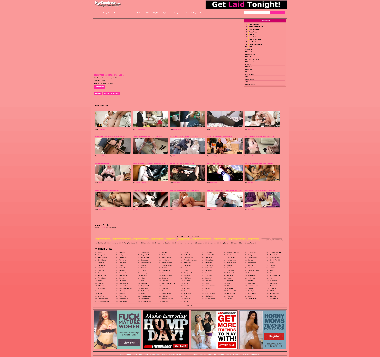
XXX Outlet (273, 283)
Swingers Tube (124, 255)
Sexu (228, 283)
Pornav (186, 252)
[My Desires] (108, 6)
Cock (103, 129)
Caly (139, 155)
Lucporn (165, 291)
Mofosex (272, 268)
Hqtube (250, 280)
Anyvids (250, 296)
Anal (137, 155)
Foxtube (122, 252)
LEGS (107, 93)
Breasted (175, 209)
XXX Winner (144, 283)
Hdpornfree (101, 265)
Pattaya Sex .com (167, 298)
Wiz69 (100, 252)
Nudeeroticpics (167, 262)
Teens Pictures (210, 286)
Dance (212, 182)
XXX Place (273, 291)
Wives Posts (273, 255)
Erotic (215, 182)
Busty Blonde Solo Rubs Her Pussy (182, 163)
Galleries (195, 354)
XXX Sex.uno (123, 283)
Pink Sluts (187, 298)
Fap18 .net (208, 268)
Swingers (164, 354)
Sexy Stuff (208, 257)
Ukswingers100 (167, 257)
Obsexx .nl (165, 273)
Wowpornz (122, 260)
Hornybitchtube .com (125, 288)
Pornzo (250, 260)
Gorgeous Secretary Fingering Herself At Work (149, 163)
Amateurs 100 (212, 354)
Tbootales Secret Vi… (191, 260)
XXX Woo (187, 280)
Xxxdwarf (165, 301)
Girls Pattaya (252, 278)
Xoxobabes (144, 288)
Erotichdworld (251, 54)
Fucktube (273, 288)
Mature (141, 354)
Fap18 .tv (122, 268)
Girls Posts (230, 255)
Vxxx (271, 278)
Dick (174, 129)
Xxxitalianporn (231, 260)
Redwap (165, 268)
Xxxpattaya (122, 262)
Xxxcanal (208, 278)
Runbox (229, 298)
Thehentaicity (252, 257)
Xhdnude (230, 265)
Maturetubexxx (167, 275)
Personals (128, 354)
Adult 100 (228, 354)
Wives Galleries (146, 296)
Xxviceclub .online (103, 301)
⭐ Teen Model (252, 32)
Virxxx (100, 291)
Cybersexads (209, 291)
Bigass (100, 273)
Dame (137, 129)
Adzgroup (230, 296)
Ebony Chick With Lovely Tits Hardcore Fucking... (223, 110)
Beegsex (143, 265)
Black (249, 182)
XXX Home (208, 275)
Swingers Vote (274, 293)
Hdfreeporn (187, 265)
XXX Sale (101, 286)
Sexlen (250, 288)
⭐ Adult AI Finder (253, 24)
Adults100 (187, 255)
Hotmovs (272, 265)
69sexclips (122, 291)
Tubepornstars (166, 265)
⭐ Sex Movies (252, 42)
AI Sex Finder (166, 293)
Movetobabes (123, 298)
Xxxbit (100, 293)
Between (254, 155)
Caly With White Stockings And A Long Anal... (148, 136)
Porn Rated (273, 280)
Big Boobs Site (145, 291)
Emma (214, 209)
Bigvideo (122, 270)
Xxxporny (165, 286)
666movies (165, 296)
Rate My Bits (252, 293)
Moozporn (251, 275)
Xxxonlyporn (274, 286)
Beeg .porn (101, 270)
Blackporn (230, 280)
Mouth (104, 209)
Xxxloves (165, 278)
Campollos (273, 296)
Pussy (142, 209)
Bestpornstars (231, 262)
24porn (272, 262)
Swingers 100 (145, 257)
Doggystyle (142, 129)
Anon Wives (187, 293)
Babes (174, 155)
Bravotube (208, 262)
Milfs (158, 354)
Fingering (138, 182)
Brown (179, 209)
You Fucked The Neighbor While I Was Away (259, 110)
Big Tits (178, 354)
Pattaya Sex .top (275, 275)
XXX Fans (230, 286)
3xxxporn (230, 288)
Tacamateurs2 (252, 298)
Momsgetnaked (275, 257)
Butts (249, 64)
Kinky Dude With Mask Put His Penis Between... (260, 136)
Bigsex (100, 280)
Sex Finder (122, 257)
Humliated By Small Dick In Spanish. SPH (183, 110)
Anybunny (122, 280)
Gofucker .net (209, 265)
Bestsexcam (209, 273)
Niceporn (101, 268)
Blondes (100, 209)
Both (252, 182)
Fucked (252, 129)
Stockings (115, 93)
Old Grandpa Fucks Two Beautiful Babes (184, 136)
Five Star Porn (123, 275)
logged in (103, 227)
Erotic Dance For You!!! (215, 163)
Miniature (122, 293)
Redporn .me (102, 275)
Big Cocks (152, 354)
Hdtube (143, 278)
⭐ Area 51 (250, 34)
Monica (100, 182)
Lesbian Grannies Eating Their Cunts (219, 136)
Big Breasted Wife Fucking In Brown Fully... (184, 190)
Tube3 (207, 283)
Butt (211, 209)
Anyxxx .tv (251, 268)
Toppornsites (123, 273)
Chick (211, 129)
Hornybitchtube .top (168, 283)
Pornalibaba (101, 278)
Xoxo (142, 280)
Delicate (98, 93)
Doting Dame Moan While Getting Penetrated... (148, 110)
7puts (185, 296)
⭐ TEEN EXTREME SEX (255, 27)
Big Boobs (250, 79)
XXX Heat (165, 288)
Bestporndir (230, 273)
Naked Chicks (251, 82)
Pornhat (164, 252)
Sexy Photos (102, 260)
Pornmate (144, 275)
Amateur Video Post (233, 252)
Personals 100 (231, 291)
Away (249, 129)
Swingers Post (102, 255)
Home (122, 354)
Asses (184, 354)
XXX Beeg (101, 283)
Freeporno (273, 273)
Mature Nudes (209, 260)
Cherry (100, 129)
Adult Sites (221, 354)
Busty (178, 182)
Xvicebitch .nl (274, 298)
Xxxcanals (187, 288)
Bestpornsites (145, 252)
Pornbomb (230, 275)
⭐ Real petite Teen (253, 29)
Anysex (229, 278)
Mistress (138, 209)
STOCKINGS (100, 87)
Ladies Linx (166, 255)
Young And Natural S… (254, 59)
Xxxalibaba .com (146, 301)
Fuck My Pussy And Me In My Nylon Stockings (260, 190)
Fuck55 (186, 268)
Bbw (146, 354)
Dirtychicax (230, 270)
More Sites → (190, 305)
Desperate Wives (146, 255)
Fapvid (250, 265)
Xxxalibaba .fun (253, 286)
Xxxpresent (101, 288)
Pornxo (250, 273)
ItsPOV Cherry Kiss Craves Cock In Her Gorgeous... (112, 110)
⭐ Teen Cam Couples (254, 44)
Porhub (207, 288)
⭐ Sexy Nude (252, 37)
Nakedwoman (145, 298)
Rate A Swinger (231, 293)
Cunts (211, 155)
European (105, 155)
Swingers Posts (253, 255)
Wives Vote (122, 296)
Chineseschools (103, 298)
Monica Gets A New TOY (103, 163)
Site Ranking (209, 296)
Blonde (174, 182)
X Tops (143, 293)
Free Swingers (102, 257)
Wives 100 (203, 354)
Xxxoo (186, 283)
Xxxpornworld (145, 286)
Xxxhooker (208, 280)
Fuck (249, 209)
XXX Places (187, 278)
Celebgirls (165, 260)
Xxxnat (186, 301)
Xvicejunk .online (253, 270)
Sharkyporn (144, 260)
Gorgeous (143, 182)
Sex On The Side (275, 260)
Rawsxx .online (210, 298)
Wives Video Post (275, 252)
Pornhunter (250, 57)
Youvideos (208, 252)
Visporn (186, 286)
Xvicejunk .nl (188, 273)
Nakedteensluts (146, 262)
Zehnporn (208, 270)
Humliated (178, 129)
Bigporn (143, 270)
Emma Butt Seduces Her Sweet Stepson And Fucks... (224, 190)
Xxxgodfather (123, 286)
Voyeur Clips (252, 252)
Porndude (101, 262)
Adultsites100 (209, 255)
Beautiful (100, 155)
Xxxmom (143, 268)
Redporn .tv (273, 270)
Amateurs (172, 354)
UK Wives (101, 296)
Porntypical (251, 291)
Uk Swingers (236, 354)
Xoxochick (251, 283)
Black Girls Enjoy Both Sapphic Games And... (260, 163)
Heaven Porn (251, 62)
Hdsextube (187, 262)
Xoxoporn (165, 280)
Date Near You (188, 257)
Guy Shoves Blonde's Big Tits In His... (107, 190)
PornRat (250, 69)
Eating (215, 155)
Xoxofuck (122, 278)
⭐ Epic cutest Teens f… (255, 39)
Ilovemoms (250, 77)
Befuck (186, 270)
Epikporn (250, 49)
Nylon (252, 209)
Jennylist (250, 72)
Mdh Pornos (251, 84)
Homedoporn (145, 273)
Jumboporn (251, 74)
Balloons (250, 155)
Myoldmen (187, 275)
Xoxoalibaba (166, 270)
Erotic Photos (231, 257)
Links (189, 354)
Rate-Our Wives (210, 293)
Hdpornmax (252, 262)
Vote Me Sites (245, 354)
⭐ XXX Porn (251, 47)
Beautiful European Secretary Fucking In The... (111, 136)
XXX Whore (123, 301)
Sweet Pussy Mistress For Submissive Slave (147, 190)
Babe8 (229, 268)
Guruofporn (251, 52)
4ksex (121, 265)
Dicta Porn (250, 67)
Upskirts (135, 354)
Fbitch (186, 291)
